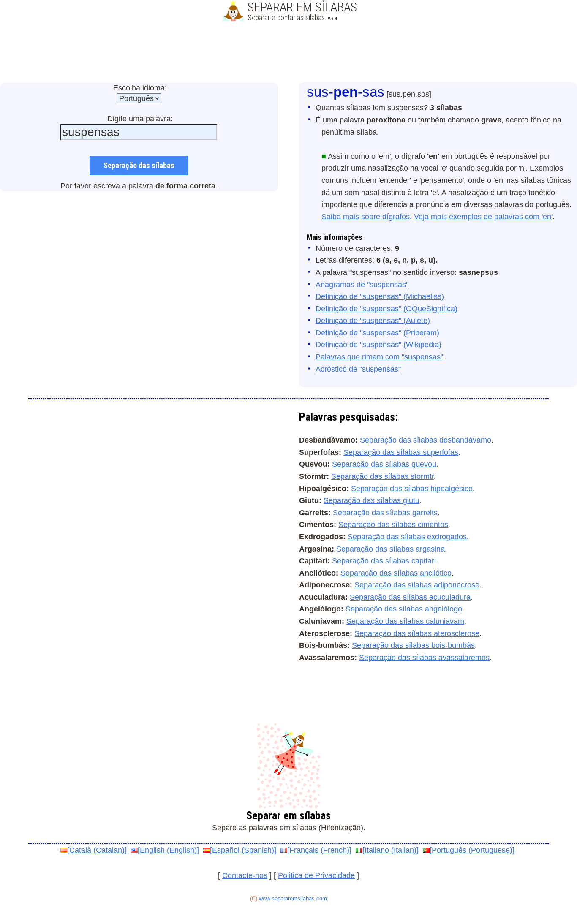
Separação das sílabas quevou (384, 464)
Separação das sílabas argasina (390, 549)
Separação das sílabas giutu (371, 500)
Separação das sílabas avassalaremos (424, 657)
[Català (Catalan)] (97, 850)
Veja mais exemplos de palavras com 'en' (483, 216)
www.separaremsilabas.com (293, 898)
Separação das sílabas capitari (384, 561)
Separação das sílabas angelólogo (404, 609)
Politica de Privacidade (316, 875)
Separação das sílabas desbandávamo (425, 440)
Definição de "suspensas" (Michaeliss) (380, 296)
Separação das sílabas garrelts (385, 512)
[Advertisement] (288, 53)
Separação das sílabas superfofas (400, 452)
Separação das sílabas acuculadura (410, 597)
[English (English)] (168, 850)
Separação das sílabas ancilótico (396, 573)
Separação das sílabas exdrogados (407, 537)
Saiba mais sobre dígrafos (365, 216)
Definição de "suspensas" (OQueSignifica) (386, 308)
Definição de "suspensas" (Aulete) (373, 320)
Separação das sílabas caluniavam (405, 621)
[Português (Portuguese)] (472, 850)
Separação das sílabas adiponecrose (416, 585)
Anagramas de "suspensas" (362, 284)
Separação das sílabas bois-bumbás (413, 645)
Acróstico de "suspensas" (358, 369)
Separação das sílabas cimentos (393, 524)
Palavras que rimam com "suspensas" (379, 357)
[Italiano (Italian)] (390, 850)
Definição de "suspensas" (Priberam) (377, 333)
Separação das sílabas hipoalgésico (412, 488)
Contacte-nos (244, 875)
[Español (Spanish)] (243, 850)
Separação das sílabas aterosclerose (416, 633)
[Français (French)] (319, 850)
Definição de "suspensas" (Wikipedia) (378, 344)
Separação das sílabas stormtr (382, 476)
